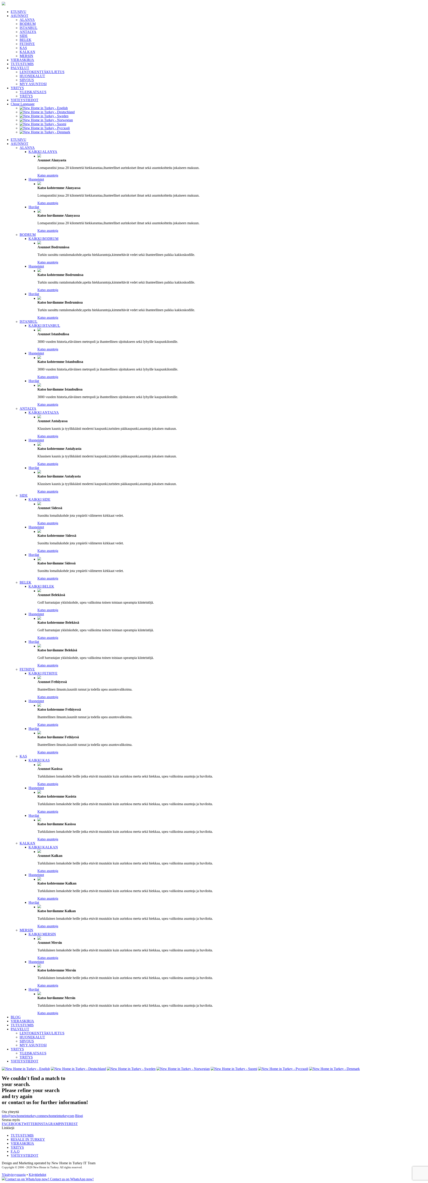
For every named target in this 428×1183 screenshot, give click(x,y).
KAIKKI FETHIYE (43, 673)
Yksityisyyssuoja (14, 1175)
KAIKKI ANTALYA (44, 412)
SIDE (24, 36)
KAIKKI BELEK (41, 586)
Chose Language (23, 104)
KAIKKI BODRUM (43, 239)
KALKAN (27, 52)
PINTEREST (68, 1124)
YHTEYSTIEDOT (24, 100)
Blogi (79, 1116)
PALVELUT (20, 68)
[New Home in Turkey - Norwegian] (46, 120)
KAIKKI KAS (39, 760)
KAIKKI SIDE (39, 499)
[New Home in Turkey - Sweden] (44, 116)
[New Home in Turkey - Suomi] (43, 124)
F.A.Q (15, 1151)
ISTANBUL (28, 28)
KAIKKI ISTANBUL (44, 325)
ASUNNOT (19, 16)
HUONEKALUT (32, 76)
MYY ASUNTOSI (33, 84)
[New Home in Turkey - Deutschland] (47, 112)
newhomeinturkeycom (58, 1116)
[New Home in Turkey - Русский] (45, 128)
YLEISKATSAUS (33, 92)
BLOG (16, 1017)
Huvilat (34, 207)
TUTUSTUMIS (22, 64)
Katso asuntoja (47, 175)
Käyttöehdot (37, 1175)
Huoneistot (36, 179)
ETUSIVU (18, 12)
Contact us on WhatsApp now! (71, 1179)
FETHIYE (27, 44)
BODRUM (28, 24)
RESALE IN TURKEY (28, 1139)
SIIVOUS (27, 80)
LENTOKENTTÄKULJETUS (42, 72)
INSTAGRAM (48, 1124)
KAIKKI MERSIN (42, 934)
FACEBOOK (11, 1124)
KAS (23, 48)
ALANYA (27, 20)
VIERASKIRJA (22, 60)
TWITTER (29, 1124)
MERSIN (26, 56)
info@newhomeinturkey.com (22, 1116)
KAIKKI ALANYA (43, 152)
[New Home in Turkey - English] (44, 108)
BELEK (25, 40)
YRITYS (17, 88)
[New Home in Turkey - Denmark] (45, 132)
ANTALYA (28, 32)
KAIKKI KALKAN (43, 847)
